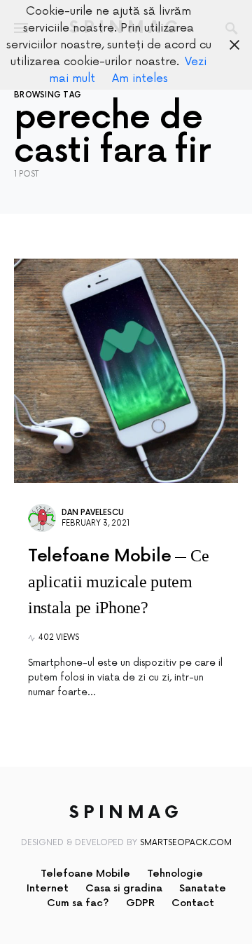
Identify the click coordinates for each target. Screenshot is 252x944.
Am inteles (140, 78)
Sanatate (202, 888)
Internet (48, 888)
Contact (193, 903)
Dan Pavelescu (93, 512)
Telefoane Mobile (85, 874)
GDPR (140, 903)
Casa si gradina (123, 888)
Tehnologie (175, 874)
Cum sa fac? (78, 903)
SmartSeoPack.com (186, 842)
